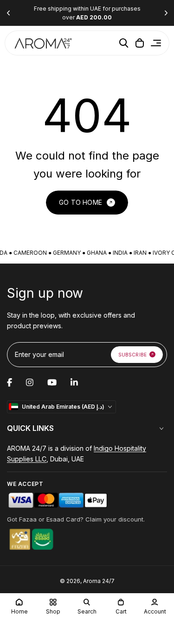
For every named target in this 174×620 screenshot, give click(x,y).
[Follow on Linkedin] (74, 382)
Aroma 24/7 (99, 580)
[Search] (124, 43)
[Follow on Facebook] (9, 382)
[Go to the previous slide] (8, 13)
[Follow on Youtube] (52, 382)
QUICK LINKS (30, 428)
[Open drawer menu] (156, 43)
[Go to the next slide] (166, 13)
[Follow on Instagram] (29, 382)
